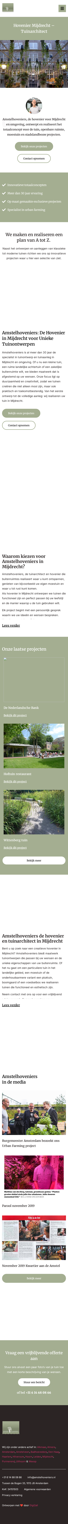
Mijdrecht (47, 1456)
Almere (51, 1447)
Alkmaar (41, 1447)
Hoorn (28, 1456)
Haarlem (6, 1456)
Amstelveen (22, 1451)
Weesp (32, 1461)
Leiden (37, 1456)
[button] (62, 8)
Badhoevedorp (39, 1451)
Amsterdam (8, 1451)
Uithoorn (21, 1461)
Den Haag (53, 1451)
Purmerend (8, 1461)
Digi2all (34, 1505)
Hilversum (18, 1456)
